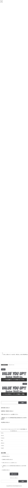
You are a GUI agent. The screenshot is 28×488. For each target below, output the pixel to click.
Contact (2, 445)
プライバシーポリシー (14, 477)
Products (2, 437)
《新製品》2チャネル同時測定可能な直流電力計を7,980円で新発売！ (14, 418)
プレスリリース (11, 364)
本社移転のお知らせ (5, 422)
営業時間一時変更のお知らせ (7, 411)
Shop (2, 440)
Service (2, 435)
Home (2, 432)
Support (2, 448)
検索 (22, 402)
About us (2, 443)
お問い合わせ (14, 474)
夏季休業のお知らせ (5, 407)
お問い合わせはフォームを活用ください (9, 414)
